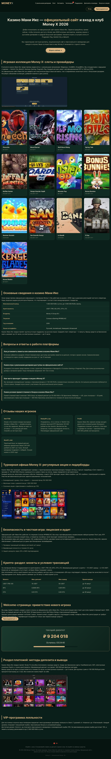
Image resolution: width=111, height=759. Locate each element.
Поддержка (78, 3)
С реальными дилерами (43, 3)
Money (7, 3)
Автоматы (60, 3)
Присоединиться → (10, 619)
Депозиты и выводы (90, 3)
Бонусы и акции (104, 3)
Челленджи (69, 3)
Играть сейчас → (55, 50)
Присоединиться (102, 9)
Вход (89, 9)
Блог (54, 3)
